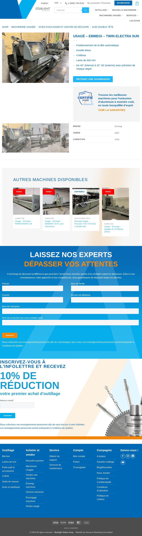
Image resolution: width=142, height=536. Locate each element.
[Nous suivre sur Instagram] (128, 456)
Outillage (101, 10)
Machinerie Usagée (110, 15)
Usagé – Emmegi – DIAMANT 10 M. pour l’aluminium (54, 223)
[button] (99, 3)
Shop (5, 27)
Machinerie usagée (24, 27)
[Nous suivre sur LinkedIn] (133, 456)
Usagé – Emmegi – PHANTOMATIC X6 (23, 222)
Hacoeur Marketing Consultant (99, 532)
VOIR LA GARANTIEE (111, 110)
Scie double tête (102, 27)
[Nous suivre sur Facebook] (123, 456)
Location (135, 21)
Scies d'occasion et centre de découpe (64, 27)
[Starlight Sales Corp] (42, 9)
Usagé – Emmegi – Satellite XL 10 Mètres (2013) (113, 229)
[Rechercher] (85, 10)
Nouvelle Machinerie (124, 10)
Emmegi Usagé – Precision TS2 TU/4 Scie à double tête (85, 223)
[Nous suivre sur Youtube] (123, 462)
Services (131, 15)
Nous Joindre (71, 528)
